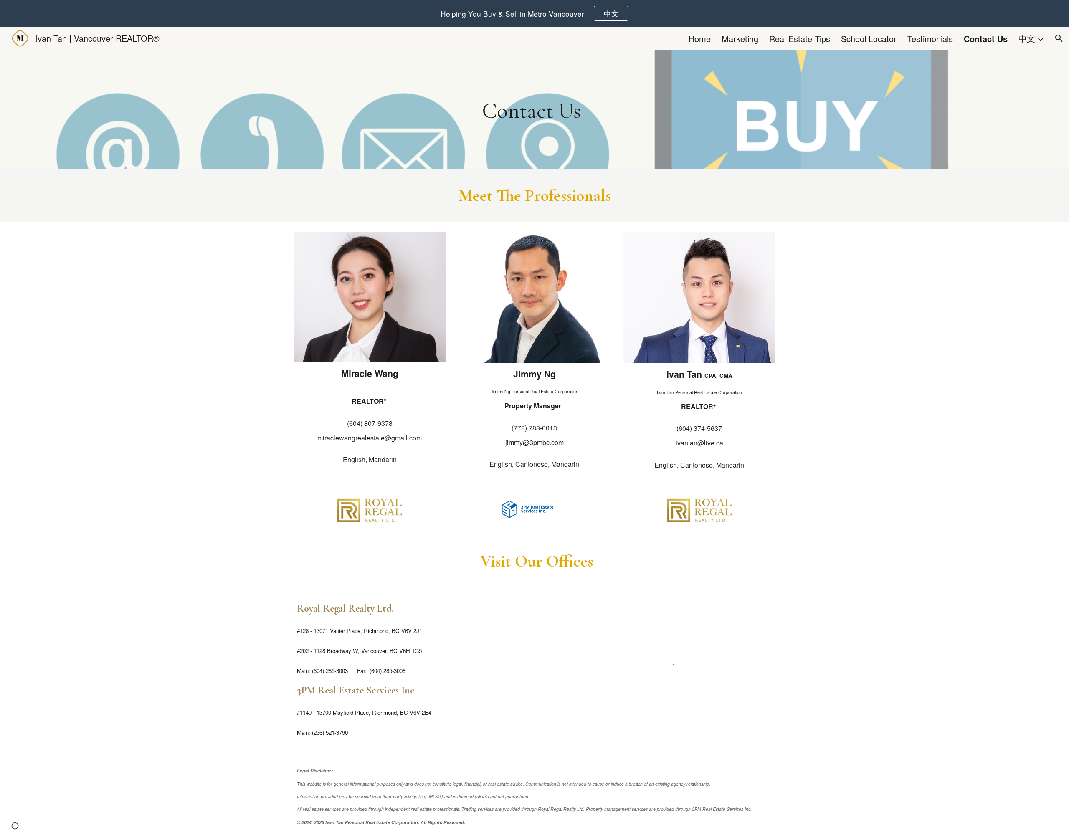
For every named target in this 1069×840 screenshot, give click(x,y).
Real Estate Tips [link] (799, 39)
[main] (534, 109)
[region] (534, 13)
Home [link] (700, 39)
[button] (1059, 38)
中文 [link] (1026, 38)
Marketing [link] (740, 39)
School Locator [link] (869, 39)
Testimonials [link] (930, 39)
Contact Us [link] (986, 39)
